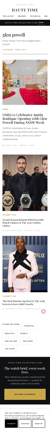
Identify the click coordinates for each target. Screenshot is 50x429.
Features (28, 341)
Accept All (11, 424)
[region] (25, 428)
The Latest (8, 16)
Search (31, 5)
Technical (35, 16)
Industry (10, 333)
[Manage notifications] (43, 311)
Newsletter (21, 5)
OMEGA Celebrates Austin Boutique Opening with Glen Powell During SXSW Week (24, 118)
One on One (11, 341)
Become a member (25, 394)
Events (24, 333)
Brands (22, 16)
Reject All (38, 424)
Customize (25, 424)
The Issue (10, 349)
